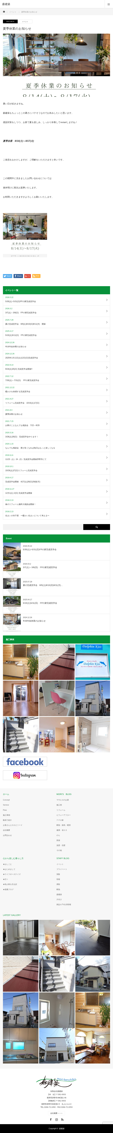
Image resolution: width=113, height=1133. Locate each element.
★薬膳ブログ (8, 889)
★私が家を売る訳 (10, 884)
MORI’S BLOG (64, 794)
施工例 (59, 805)
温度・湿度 (60, 845)
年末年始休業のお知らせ (34, 621)
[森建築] (52, 4)
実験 (58, 874)
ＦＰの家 (60, 820)
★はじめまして (9, 869)
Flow (5, 810)
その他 (59, 850)
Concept (6, 800)
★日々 (5, 879)
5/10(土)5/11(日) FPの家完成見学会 (40, 603)
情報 (58, 879)
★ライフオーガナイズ (12, 874)
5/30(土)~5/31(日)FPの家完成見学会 (39, 549)
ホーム (6, 794)
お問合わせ (7, 835)
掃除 (58, 884)
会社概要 (6, 830)
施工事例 (6, 815)
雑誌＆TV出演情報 (63, 904)
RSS (62, 1119)
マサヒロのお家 (62, 800)
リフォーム (60, 810)
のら (58, 835)
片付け (59, 899)
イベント (25, 21)
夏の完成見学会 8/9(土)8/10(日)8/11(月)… (43, 585)
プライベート (61, 869)
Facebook (50, 1119)
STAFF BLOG (62, 858)
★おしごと (7, 864)
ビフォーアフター (63, 815)
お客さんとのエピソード (12, 825)
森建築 (59, 894)
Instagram (56, 1119)
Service (6, 805)
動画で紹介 (7, 820)
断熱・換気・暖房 (63, 825)
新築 (58, 840)
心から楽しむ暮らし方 (13, 858)
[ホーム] (4, 11)
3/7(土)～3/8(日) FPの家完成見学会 (40, 567)
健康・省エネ (61, 830)
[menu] (109, 4)
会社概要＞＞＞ (56, 1113)
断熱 (58, 889)
